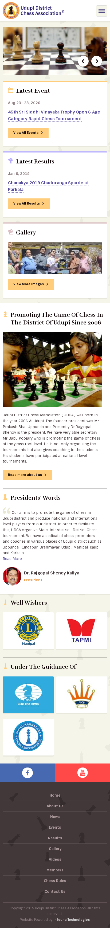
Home (55, 795)
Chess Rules (55, 880)
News (55, 816)
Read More (12, 559)
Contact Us (55, 891)
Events (55, 827)
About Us (55, 806)
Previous (83, 61)
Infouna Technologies (71, 920)
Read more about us (25, 475)
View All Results (27, 203)
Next (96, 61)
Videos (55, 859)
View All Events (26, 133)
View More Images (29, 284)
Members (55, 870)
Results (55, 838)
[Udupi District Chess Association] (33, 12)
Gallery (55, 848)
